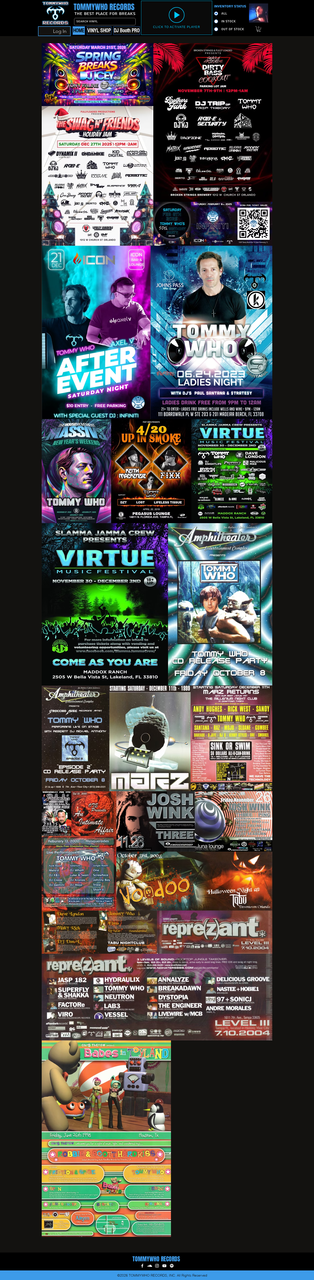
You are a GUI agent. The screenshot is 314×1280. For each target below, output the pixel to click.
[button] (258, 29)
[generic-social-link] (171, 1265)
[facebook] (142, 1265)
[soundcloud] (149, 1265)
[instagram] (157, 1265)
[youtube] (164, 1265)
